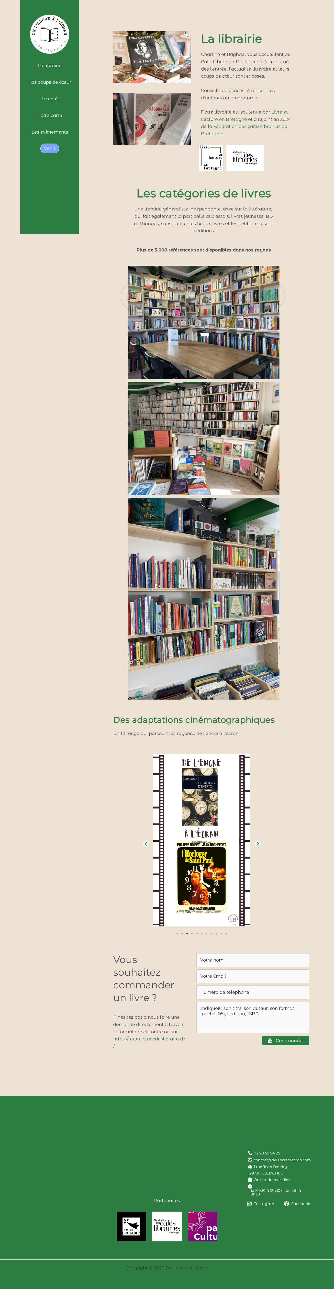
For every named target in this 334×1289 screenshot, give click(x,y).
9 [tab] (216, 933)
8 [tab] (211, 933)
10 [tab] (221, 933)
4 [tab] (191, 933)
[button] (204, 300)
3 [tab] (187, 933)
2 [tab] (182, 933)
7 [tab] (206, 933)
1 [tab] (177, 933)
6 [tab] (201, 933)
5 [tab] (196, 933)
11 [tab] (226, 933)
